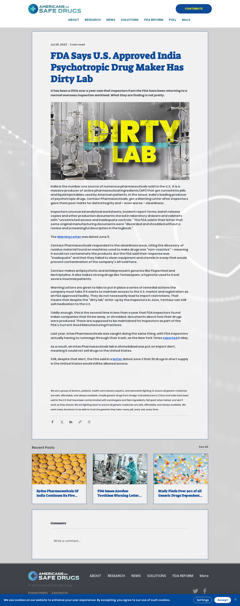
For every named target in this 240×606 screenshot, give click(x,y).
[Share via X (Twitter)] (61, 422)
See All (203, 447)
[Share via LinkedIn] (71, 422)
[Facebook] (204, 591)
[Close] (235, 600)
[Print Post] (89, 422)
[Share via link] (80, 422)
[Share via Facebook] (52, 422)
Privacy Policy (38, 593)
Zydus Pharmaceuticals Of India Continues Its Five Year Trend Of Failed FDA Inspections (57, 493)
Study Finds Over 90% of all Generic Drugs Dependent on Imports (180, 493)
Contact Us (60, 593)
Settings (203, 600)
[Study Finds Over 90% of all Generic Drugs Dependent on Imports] (181, 469)
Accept (223, 600)
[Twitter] (195, 591)
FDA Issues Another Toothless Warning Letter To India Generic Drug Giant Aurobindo (120, 493)
